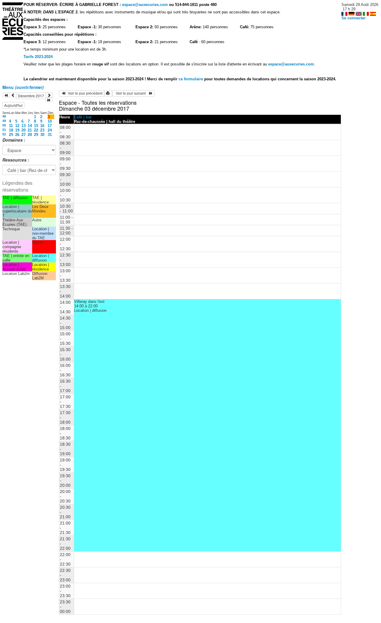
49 (4, 121)
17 (50, 125)
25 (11, 134)
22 (36, 130)
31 (50, 134)
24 (50, 130)
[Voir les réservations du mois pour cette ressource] (12, 95)
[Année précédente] (6, 95)
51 (4, 130)
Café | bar (83, 117)
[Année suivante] (49, 99)
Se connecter (353, 18)
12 (17, 125)
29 (36, 134)
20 (23, 130)
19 (17, 130)
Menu (23, 87)
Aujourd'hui (13, 105)
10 (50, 121)
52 (4, 134)
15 (36, 125)
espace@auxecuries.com (145, 4)
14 (30, 125)
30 (42, 134)
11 (11, 125)
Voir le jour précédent (83, 93)
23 (42, 130)
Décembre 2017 (31, 95)
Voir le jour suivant (131, 93)
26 (17, 134)
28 (30, 134)
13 (23, 125)
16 (42, 125)
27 (23, 134)
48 (4, 116)
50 (4, 125)
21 (30, 130)
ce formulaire (191, 79)
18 (11, 130)
